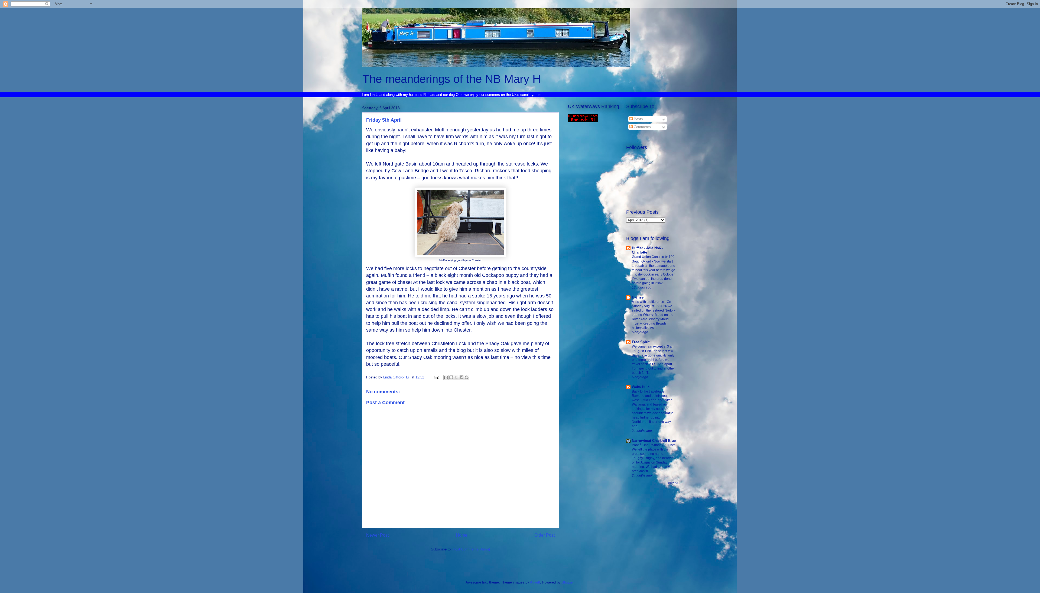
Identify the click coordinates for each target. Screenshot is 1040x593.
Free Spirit (640, 342)
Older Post (544, 535)
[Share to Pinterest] (466, 377)
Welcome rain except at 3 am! (653, 346)
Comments (642, 127)
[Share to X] (456, 377)
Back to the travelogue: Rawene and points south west (651, 396)
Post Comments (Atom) (471, 549)
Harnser (638, 297)
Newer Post (377, 535)
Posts (638, 119)
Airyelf (535, 582)
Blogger (567, 582)
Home (461, 535)
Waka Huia (640, 387)
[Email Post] (436, 377)
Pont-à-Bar (640, 445)
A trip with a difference (648, 302)
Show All (672, 482)
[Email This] (446, 377)
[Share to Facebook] (461, 377)
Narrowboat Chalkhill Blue (654, 441)
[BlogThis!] (451, 377)
